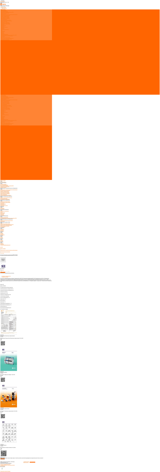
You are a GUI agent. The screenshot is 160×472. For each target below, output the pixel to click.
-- (0, 271)
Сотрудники (2, 43)
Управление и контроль (4, 27)
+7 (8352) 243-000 (3, 7)
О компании (2, 84)
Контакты (1, 92)
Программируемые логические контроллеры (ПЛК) (8, 78)
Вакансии (1, 85)
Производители (2, 169)
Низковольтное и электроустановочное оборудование (8, 14)
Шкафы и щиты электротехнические (6, 82)
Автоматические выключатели (5, 15)
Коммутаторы (2, 36)
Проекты (1, 91)
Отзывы (1, 49)
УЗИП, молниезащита (3, 19)
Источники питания (3, 10)
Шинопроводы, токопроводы (4, 22)
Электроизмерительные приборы (5, 63)
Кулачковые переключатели (4, 60)
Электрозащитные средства (4, 39)
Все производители (3, 41)
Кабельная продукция (3, 21)
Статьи (1, 47)
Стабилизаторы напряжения (4, 56)
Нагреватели (2, 24)
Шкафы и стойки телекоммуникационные (6, 38)
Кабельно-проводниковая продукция (6, 20)
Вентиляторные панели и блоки (5, 67)
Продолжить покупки (3, 471)
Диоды (1, 30)
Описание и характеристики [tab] (6, 276)
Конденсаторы (2, 31)
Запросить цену (2, 272)
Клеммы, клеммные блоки (4, 16)
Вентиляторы (2, 26)
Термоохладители (3, 25)
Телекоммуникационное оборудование (6, 35)
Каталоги (1, 45)
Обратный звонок (32, 462)
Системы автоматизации (4, 34)
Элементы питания (3, 13)
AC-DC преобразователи (4, 11)
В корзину (8, 471)
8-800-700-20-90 (4, 8)
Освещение (2, 71)
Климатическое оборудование (5, 23)
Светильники (2, 28)
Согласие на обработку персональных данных (7, 465)
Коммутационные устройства (5, 18)
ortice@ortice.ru (2, 1)
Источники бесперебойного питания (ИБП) (7, 12)
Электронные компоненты (4, 29)
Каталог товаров (3, 53)
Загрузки (1, 87)
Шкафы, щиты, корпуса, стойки (5, 37)
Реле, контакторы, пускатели (4, 17)
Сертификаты (2, 46)
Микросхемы (2, 75)
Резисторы (2, 32)
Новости (1, 89)
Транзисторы (2, 33)
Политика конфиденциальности (5, 51)
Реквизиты (2, 50)
